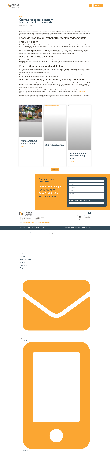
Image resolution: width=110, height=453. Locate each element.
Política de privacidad (76, 227)
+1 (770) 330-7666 (47, 196)
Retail (21, 262)
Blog (21, 268)
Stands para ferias (25, 259)
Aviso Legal (67, 227)
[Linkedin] (89, 213)
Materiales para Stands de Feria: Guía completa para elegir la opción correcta (29, 141)
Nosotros (23, 256)
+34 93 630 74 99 (47, 190)
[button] (55, 169)
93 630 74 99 (24, 221)
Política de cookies (86, 227)
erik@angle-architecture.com (44, 222)
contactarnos (82, 91)
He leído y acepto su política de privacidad (80, 200)
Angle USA (23, 265)
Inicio (21, 254)
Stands (21, 16)
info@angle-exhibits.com (28, 222)
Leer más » (23, 146)
